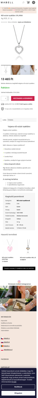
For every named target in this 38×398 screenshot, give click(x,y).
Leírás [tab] (4, 120)
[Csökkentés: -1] (8, 99)
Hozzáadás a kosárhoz (22, 98)
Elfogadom (18, 393)
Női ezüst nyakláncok (23, 200)
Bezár (14, 115)
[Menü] (34, 2)
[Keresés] (23, 2)
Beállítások (18, 387)
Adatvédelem (5, 330)
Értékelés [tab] (10, 120)
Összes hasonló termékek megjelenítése (19, 268)
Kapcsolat (4, 320)
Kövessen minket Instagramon (19, 284)
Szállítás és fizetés (6, 323)
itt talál (13, 382)
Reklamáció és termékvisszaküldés (11, 325)
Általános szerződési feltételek (10, 328)
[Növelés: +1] (8, 97)
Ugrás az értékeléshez (24, 22)
